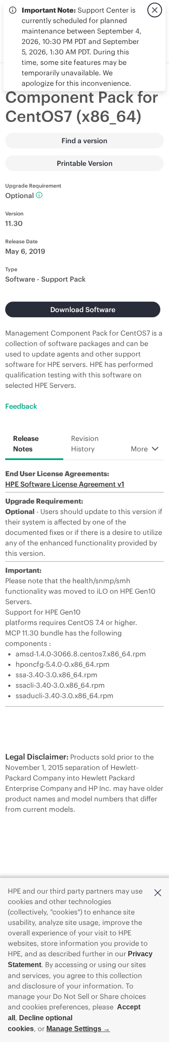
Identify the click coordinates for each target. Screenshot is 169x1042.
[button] (157, 892)
